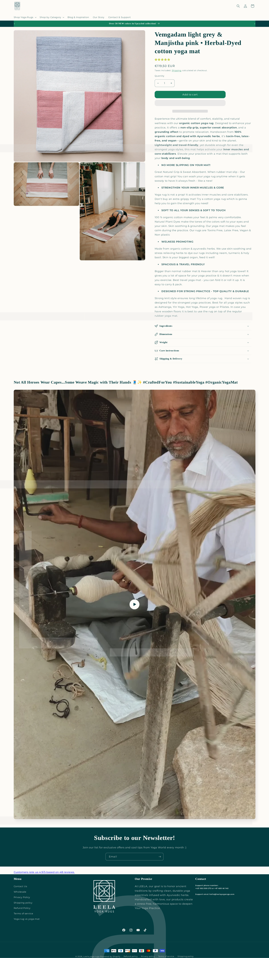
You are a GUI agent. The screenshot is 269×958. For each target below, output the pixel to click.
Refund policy (131, 956)
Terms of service (23, 913)
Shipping (176, 70)
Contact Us (20, 886)
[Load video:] (134, 604)
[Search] (238, 6)
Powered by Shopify (110, 956)
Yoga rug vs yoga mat (27, 919)
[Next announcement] (255, 24)
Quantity (159, 76)
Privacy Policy (22, 897)
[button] (163, 59)
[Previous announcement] (14, 24)
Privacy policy (148, 956)
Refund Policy (22, 908)
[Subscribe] (159, 856)
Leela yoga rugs (91, 956)
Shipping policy (23, 902)
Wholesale (20, 891)
